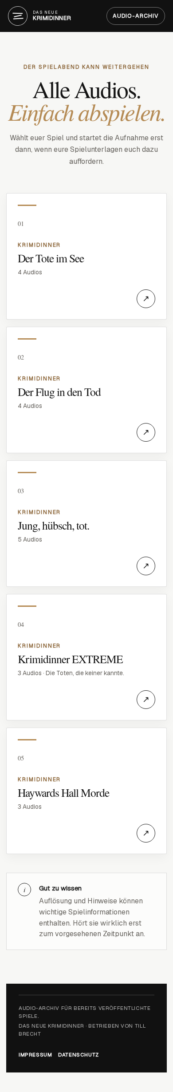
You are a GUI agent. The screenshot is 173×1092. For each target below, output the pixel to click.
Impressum (35, 1054)
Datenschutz (78, 1054)
